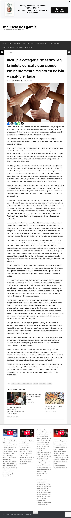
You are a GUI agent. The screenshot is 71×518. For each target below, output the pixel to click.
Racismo (49, 383)
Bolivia (13, 383)
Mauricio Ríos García (15, 81)
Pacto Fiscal (42, 383)
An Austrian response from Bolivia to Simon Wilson (33, 397)
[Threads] (22, 123)
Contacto (17, 43)
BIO (10, 43)
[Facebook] (8, 123)
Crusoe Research (54, 43)
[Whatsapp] (18, 123)
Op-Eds (9, 52)
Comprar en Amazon (59, 10)
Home (4, 43)
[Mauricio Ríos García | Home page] (22, 27)
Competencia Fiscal (27, 383)
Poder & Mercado (8, 47)
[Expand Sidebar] (2, 52)
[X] (12, 123)
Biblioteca (28, 47)
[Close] (70, 1)
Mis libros (20, 47)
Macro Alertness (27, 43)
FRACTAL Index (41, 43)
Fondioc (36, 383)
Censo (18, 383)
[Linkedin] (15, 123)
